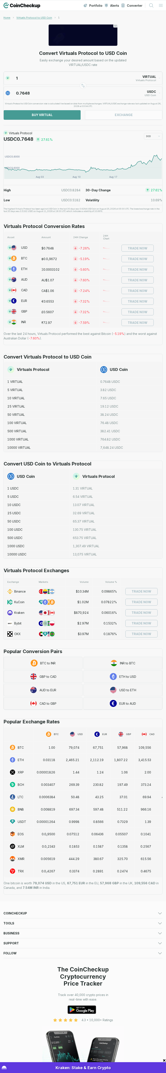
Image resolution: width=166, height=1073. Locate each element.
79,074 (74, 747)
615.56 (146, 859)
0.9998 (74, 822)
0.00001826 (46, 772)
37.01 (124, 797)
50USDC (14, 521)
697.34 (74, 809)
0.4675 (146, 871)
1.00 (52, 747)
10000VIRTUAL (18, 447)
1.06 (124, 772)
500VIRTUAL (17, 431)
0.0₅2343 (48, 846)
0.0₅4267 (48, 871)
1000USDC (15, 546)
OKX (17, 634)
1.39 (148, 822)
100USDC (14, 529)
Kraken (19, 612)
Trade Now (137, 248)
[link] (59, 17)
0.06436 (97, 834)
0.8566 (98, 822)
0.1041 (146, 834)
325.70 (122, 859)
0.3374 (74, 871)
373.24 (146, 784)
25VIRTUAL (16, 406)
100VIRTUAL (17, 423)
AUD (24, 279)
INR (23, 322)
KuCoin (19, 602)
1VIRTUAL (15, 381)
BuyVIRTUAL (42, 115)
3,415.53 (144, 760)
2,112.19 (97, 760)
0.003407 (48, 784)
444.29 (74, 859)
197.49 (122, 784)
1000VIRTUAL (18, 439)
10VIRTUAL (16, 398)
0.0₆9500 (48, 834)
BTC (24, 258)
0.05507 (121, 834)
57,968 (122, 747)
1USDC (13, 488)
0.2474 (122, 871)
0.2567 (145, 846)
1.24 (100, 772)
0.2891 (98, 871)
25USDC (14, 513)
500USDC (14, 538)
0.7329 (122, 822)
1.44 (76, 772)
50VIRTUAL (16, 414)
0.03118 (49, 760)
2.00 (147, 772)
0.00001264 (46, 822)
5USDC (13, 496)
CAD (24, 290)
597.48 (98, 809)
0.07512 (73, 834)
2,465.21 (72, 760)
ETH (24, 269)
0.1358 (123, 846)
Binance (20, 591)
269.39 (74, 784)
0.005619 (48, 859)
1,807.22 (121, 760)
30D (148, 136)
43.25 (99, 797)
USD (24, 247)
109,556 (145, 747)
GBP (24, 311)
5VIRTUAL (15, 390)
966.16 (146, 809)
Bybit (17, 623)
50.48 (75, 797)
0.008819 (48, 809)
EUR (24, 301)
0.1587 (98, 846)
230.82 (98, 784)
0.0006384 (47, 797)
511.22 (122, 809)
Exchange (124, 115)
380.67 (98, 859)
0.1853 (74, 846)
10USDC (14, 505)
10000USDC (16, 554)
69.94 (147, 797)
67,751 (98, 747)
